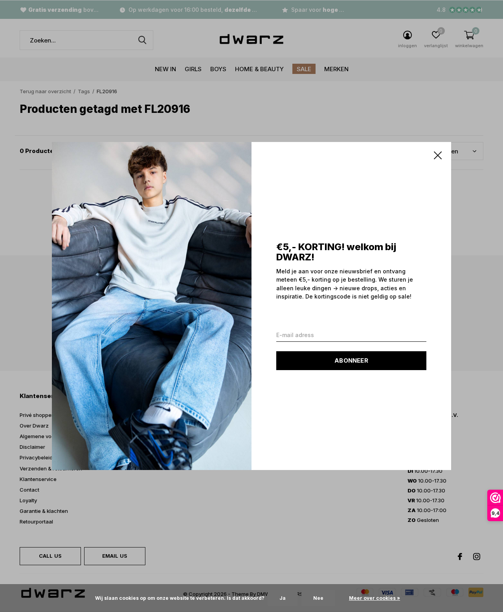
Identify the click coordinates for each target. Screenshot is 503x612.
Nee (318, 598)
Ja (282, 598)
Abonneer (351, 360)
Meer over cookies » (374, 598)
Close (437, 155)
